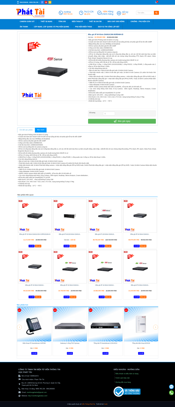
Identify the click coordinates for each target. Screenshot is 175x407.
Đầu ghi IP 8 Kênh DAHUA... (140, 285)
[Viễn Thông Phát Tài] (30, 13)
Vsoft (105, 404)
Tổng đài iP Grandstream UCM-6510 (105, 343)
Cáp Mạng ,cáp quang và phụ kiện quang (51, 27)
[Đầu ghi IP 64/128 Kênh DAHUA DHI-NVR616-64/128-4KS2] (70, 215)
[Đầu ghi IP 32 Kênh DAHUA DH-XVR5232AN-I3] (35, 215)
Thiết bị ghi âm (95, 21)
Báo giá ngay (123, 121)
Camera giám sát (27, 21)
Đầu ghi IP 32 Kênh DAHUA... (35, 285)
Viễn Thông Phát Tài (88, 404)
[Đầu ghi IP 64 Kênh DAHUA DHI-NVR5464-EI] (53, 67)
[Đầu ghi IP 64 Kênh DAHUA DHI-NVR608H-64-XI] (140, 215)
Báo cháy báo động (116, 21)
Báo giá (38, 246)
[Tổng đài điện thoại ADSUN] (141, 324)
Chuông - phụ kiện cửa (140, 21)
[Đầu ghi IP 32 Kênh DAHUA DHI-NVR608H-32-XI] (35, 267)
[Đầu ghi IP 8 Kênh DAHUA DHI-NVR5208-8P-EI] (140, 267)
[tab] (26, 130)
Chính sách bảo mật (123, 378)
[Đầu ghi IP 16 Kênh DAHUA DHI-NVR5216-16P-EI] (105, 267)
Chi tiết (31, 246)
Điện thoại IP (77, 21)
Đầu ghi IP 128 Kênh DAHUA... (105, 234)
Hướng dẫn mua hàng (123, 382)
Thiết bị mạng (46, 21)
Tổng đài (62, 21)
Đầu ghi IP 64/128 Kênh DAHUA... (70, 234)
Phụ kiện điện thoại (83, 27)
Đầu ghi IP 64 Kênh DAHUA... (140, 234)
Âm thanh (24, 27)
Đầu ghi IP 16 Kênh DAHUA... (105, 285)
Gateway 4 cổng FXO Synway (69, 343)
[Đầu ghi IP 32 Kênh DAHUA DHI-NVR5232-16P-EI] (70, 267)
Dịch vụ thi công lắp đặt (108, 27)
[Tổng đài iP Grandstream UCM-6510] (105, 324)
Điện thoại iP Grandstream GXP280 (34, 343)
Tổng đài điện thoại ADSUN (141, 343)
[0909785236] (171, 392)
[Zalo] (171, 386)
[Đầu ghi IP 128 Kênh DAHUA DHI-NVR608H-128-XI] (105, 215)
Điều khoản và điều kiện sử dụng (127, 374)
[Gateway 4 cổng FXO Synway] (70, 324)
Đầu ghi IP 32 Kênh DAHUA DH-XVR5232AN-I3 (34, 234)
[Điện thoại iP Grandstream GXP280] (34, 324)
